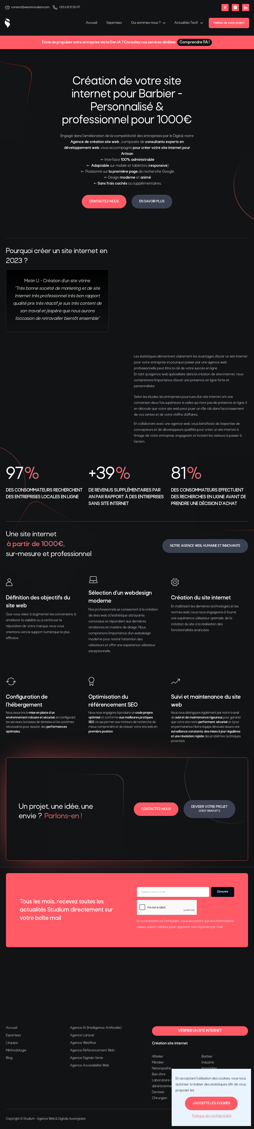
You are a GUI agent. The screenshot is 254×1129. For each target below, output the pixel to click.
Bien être (158, 1074)
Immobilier (209, 1068)
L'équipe (12, 1043)
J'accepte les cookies (211, 1103)
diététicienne (162, 1086)
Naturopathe (161, 1068)
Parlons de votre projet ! (229, 23)
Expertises (114, 23)
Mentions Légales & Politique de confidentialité (33, 1007)
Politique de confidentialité (212, 1116)
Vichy (65, 989)
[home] (7, 23)
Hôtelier (157, 1056)
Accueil (91, 23)
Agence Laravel (82, 1035)
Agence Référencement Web (92, 1050)
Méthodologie (16, 1050)
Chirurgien (159, 1098)
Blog (9, 1058)
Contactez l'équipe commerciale (212, 973)
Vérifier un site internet (200, 1031)
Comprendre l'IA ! (195, 42)
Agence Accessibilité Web (89, 1065)
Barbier (207, 1056)
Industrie (208, 1062)
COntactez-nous (156, 809)
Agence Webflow (83, 1043)
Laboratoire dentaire (167, 1080)
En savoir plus (152, 201)
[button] (148, 23)
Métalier (158, 1062)
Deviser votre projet (209, 808)
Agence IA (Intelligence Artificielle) (95, 1028)
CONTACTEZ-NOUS (104, 201)
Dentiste (158, 1092)
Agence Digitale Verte (86, 1058)
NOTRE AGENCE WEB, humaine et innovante (205, 546)
